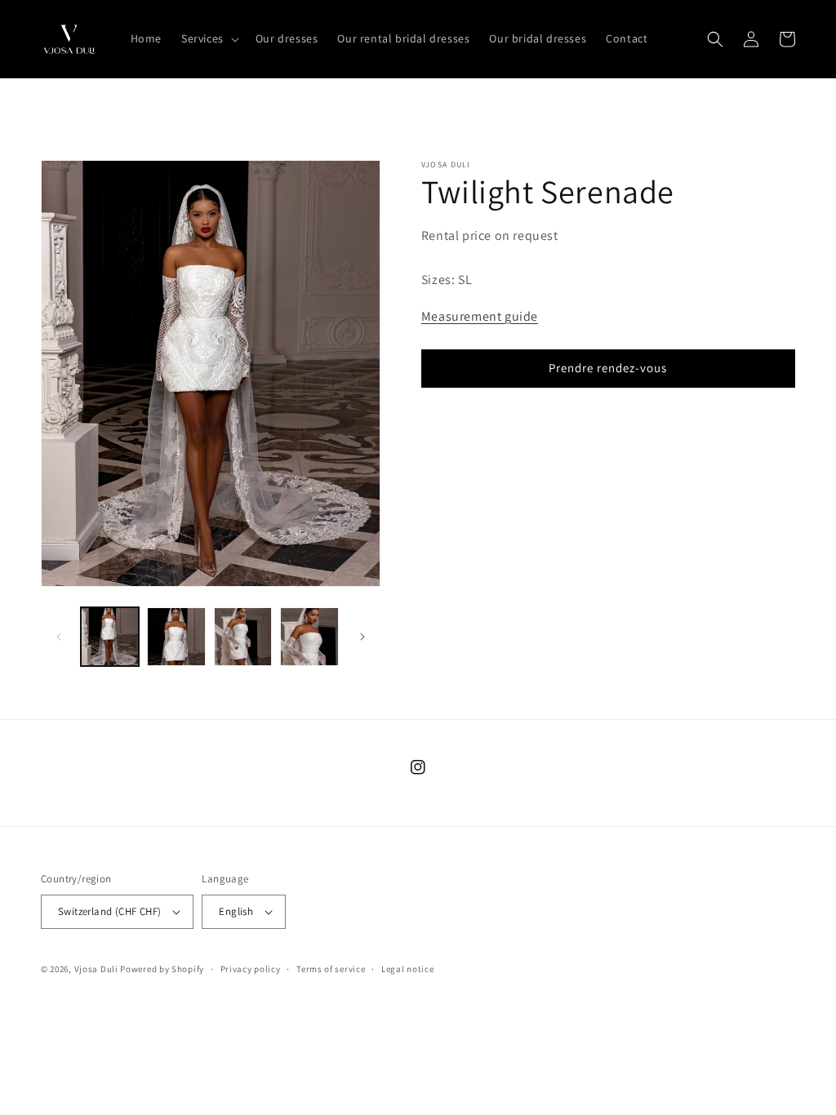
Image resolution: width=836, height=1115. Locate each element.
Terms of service (330, 969)
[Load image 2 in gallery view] (176, 636)
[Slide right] (362, 637)
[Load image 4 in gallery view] (309, 636)
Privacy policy (250, 969)
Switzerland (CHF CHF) (109, 911)
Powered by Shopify (162, 969)
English (236, 911)
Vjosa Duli (96, 969)
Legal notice (407, 969)
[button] (208, 38)
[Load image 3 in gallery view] (243, 636)
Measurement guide (479, 316)
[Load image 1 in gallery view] (110, 636)
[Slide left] (59, 637)
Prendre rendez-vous (608, 367)
